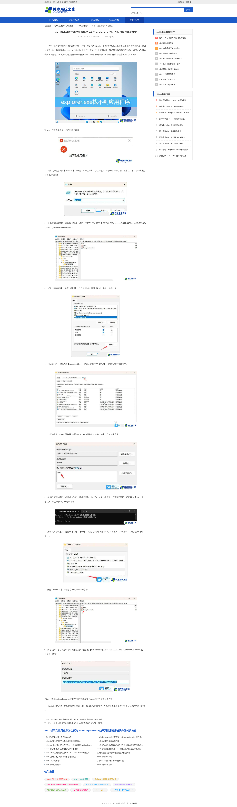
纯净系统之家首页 (184, 2)
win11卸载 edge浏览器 (167, 85)
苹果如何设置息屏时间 (123, 784)
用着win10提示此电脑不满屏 (105, 779)
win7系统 (94, 20)
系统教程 (134, 20)
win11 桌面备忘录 (52, 761)
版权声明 (133, 803)
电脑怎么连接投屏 (81, 779)
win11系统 (114, 20)
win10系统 (74, 20)
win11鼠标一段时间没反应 (169, 69)
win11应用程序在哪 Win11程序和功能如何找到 (63, 741)
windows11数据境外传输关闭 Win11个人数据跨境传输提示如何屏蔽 (76, 719)
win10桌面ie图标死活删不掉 (123, 790)
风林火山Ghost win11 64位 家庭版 (172, 106)
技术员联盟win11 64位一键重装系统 (172, 100)
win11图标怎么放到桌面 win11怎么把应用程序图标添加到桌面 (120, 749)
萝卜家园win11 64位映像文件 (170, 131)
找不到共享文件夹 (137, 13)
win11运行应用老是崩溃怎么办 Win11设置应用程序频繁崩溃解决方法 (120, 745)
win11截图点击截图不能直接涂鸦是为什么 (63, 784)
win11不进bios (100, 790)
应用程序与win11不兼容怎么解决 (58, 737)
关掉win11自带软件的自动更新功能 (110, 761)
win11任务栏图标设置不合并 (169, 64)
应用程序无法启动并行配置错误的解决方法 (113, 753)
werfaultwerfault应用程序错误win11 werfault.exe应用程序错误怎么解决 (120, 737)
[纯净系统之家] (61, 10)
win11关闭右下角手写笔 (168, 53)
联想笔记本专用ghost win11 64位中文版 (174, 113)
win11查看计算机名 (104, 757)
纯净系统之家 (59, 26)
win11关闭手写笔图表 (167, 74)
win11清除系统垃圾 (104, 765)
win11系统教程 (81, 26)
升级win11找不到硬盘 (167, 79)
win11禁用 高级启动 (53, 765)
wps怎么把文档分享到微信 (57, 779)
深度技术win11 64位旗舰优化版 (171, 143)
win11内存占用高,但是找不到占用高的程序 (62, 749)
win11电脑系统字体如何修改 (169, 48)
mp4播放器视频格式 (80, 790)
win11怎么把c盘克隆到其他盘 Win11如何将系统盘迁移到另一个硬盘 (77, 723)
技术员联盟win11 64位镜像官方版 (172, 119)
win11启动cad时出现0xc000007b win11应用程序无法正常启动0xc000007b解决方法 (69, 745)
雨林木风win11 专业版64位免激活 (172, 137)
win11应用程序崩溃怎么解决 (108, 741)
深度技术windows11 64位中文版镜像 (173, 156)
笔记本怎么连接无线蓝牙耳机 (97, 784)
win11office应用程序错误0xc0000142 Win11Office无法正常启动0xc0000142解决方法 (69, 753)
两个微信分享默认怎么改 (56, 790)
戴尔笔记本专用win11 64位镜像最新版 (173, 150)
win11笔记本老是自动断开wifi (170, 59)
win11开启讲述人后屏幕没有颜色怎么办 (61, 757)
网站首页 (53, 20)
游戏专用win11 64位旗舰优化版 (171, 125)
